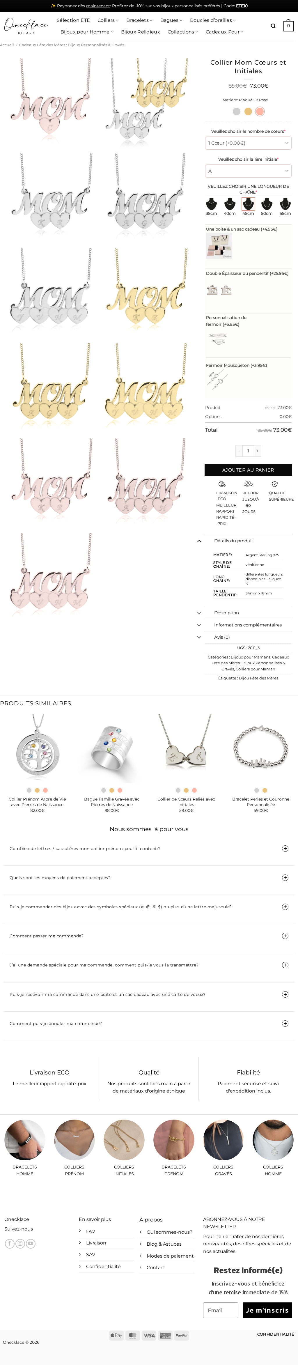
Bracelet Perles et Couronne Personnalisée (260, 801)
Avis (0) (222, 637)
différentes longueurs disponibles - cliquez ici (264, 578)
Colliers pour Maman (255, 669)
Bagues (169, 20)
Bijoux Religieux (140, 32)
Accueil (7, 45)
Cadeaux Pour (223, 32)
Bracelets (137, 20)
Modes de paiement (170, 1256)
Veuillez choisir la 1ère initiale (248, 159)
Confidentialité (103, 1266)
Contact (156, 1267)
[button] (273, 26)
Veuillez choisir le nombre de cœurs (248, 131)
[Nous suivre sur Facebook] (10, 1244)
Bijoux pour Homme (85, 32)
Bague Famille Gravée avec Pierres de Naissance (111, 801)
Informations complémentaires (248, 625)
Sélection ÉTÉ (73, 20)
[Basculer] (199, 541)
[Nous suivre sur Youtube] (31, 1244)
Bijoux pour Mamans (250, 657)
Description (226, 612)
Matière (230, 100)
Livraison (96, 1243)
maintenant (98, 5)
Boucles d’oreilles (211, 20)
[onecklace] (26, 26)
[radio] (236, 111)
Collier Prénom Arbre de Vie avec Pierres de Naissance (37, 801)
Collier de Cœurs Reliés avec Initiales (186, 801)
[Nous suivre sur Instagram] (20, 1244)
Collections (181, 32)
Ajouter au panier (248, 470)
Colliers (106, 20)
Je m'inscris (267, 1310)
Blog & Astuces (164, 1244)
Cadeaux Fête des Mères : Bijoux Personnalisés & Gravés (71, 45)
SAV (90, 1254)
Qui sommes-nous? (169, 1232)
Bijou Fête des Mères (258, 678)
